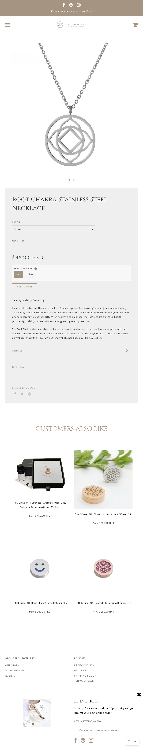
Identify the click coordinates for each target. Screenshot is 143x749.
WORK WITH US (14, 670)
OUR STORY (12, 665)
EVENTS (10, 675)
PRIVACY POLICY (84, 665)
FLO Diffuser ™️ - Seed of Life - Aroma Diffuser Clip (103, 603)
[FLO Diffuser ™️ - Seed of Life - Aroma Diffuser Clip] (103, 569)
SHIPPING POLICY (85, 675)
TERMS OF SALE (84, 680)
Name (16, 221)
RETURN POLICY (84, 670)
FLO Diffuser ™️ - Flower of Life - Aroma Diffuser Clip (103, 514)
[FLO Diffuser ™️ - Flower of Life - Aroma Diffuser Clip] (103, 480)
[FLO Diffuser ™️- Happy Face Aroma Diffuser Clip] (39, 569)
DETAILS (17, 350)
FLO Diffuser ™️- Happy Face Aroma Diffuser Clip (39, 603)
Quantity (18, 240)
